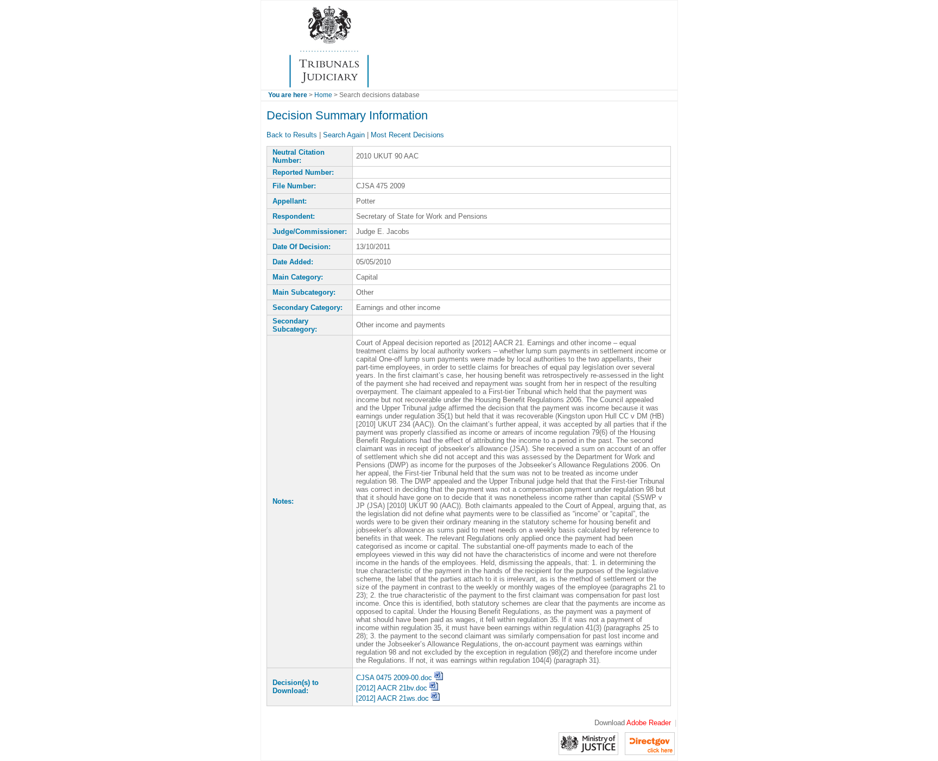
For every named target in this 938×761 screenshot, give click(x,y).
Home (323, 95)
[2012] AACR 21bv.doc (392, 688)
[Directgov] (649, 743)
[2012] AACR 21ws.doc (393, 698)
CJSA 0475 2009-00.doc (395, 678)
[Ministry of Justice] (588, 743)
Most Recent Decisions (407, 135)
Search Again (344, 135)
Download (632, 723)
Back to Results (292, 135)
